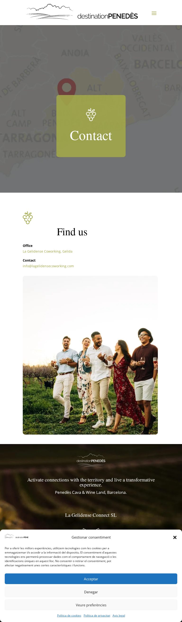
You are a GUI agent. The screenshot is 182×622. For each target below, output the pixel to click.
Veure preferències (91, 605)
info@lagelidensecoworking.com (48, 266)
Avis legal (119, 615)
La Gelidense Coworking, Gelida (48, 251)
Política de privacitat (97, 615)
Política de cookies (69, 615)
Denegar (91, 592)
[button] (175, 537)
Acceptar (91, 579)
